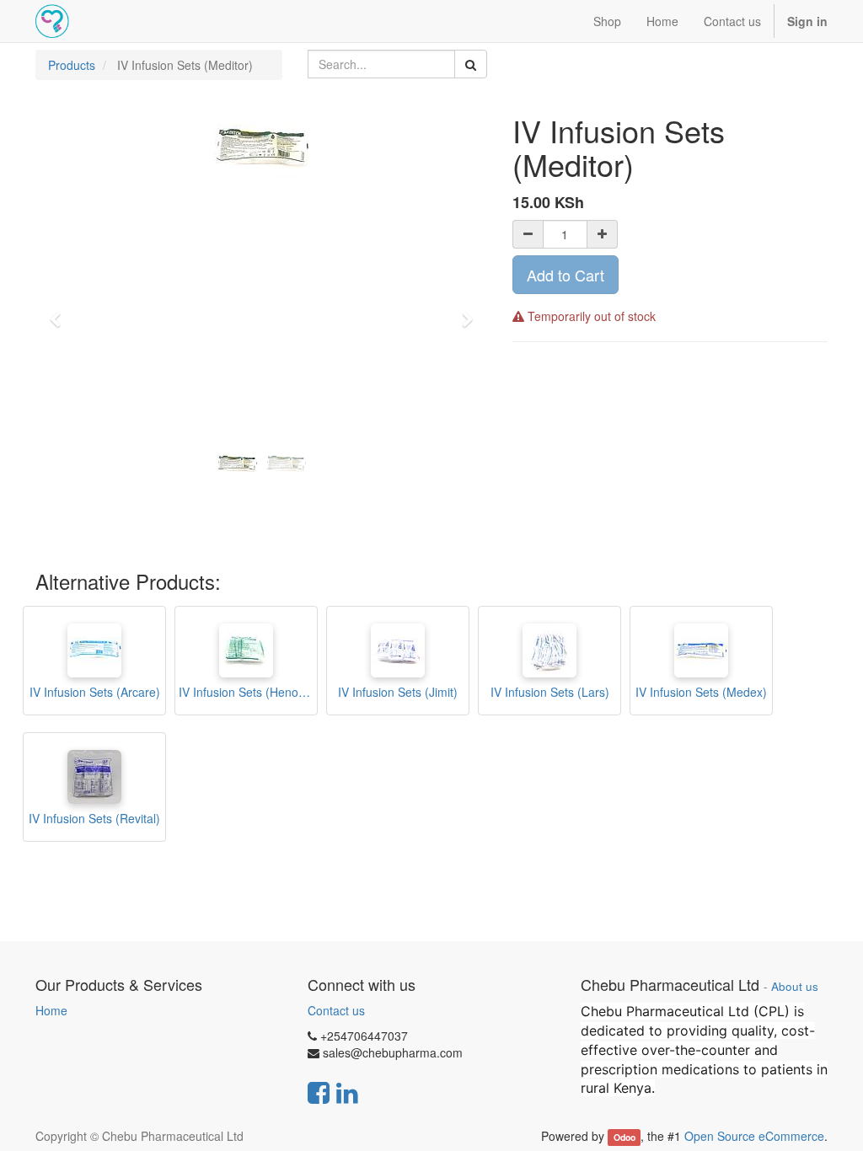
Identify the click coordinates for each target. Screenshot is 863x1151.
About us (794, 986)
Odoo (624, 1137)
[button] (60, 312)
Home (51, 1010)
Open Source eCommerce (754, 1135)
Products (71, 64)
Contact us (336, 1010)
